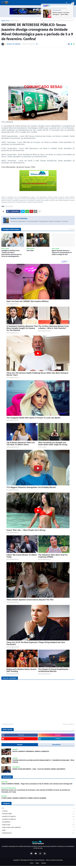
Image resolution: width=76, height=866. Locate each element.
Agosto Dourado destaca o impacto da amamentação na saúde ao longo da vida (62, 252)
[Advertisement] (38, 63)
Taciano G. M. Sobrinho (18, 218)
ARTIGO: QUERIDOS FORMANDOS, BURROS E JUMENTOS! (30, 751)
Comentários (56, 744)
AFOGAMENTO (38, 822)
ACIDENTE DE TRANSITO (38, 816)
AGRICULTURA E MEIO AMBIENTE (38, 827)
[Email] (35, 211)
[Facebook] (69, 44)
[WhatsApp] (74, 44)
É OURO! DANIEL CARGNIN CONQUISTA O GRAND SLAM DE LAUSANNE (23, 798)
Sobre (37, 863)
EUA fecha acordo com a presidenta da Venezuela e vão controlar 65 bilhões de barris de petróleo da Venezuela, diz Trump (35, 791)
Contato (43, 863)
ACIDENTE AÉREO (38, 814)
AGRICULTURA (38, 825)
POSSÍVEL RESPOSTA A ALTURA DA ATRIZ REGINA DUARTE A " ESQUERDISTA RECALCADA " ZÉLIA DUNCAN (43, 761)
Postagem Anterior (7, 724)
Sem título (30, 250)
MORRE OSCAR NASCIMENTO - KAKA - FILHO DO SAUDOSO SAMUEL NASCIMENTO (38, 769)
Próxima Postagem (68, 724)
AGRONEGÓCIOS (38, 833)
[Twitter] (71, 44)
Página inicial (5, 20)
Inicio (31, 863)
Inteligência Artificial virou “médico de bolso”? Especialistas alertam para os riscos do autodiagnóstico (11, 253)
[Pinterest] (31, 211)
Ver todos (72, 229)
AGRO (38, 830)
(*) (38, 808)
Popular (19, 744)
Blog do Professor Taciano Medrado (33, 860)
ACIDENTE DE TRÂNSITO (38, 819)
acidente (38, 811)
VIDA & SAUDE (14, 20)
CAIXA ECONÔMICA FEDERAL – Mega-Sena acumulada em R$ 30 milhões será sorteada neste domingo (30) (36, 784)
